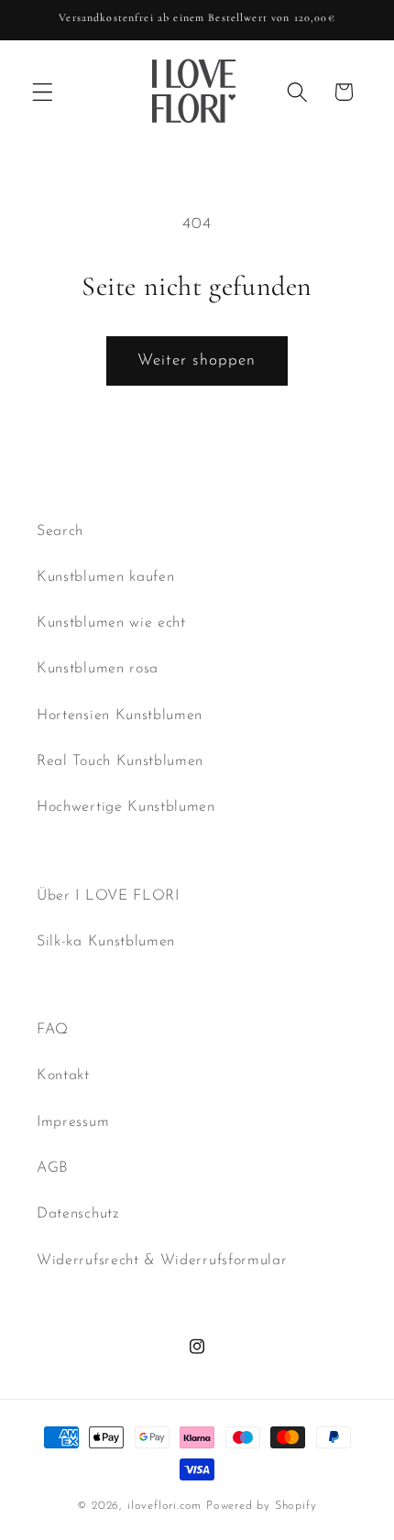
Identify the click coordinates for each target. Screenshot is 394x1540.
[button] (42, 92)
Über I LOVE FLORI (108, 896)
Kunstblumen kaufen (105, 577)
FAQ (53, 1029)
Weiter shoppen (196, 360)
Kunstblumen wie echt (111, 623)
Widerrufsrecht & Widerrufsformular (162, 1260)
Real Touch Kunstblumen (120, 761)
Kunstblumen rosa (98, 668)
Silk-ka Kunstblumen (106, 941)
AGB (53, 1168)
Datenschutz (78, 1214)
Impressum (73, 1122)
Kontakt (63, 1075)
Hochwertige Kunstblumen (126, 807)
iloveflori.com (164, 1506)
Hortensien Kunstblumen (119, 715)
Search (60, 531)
